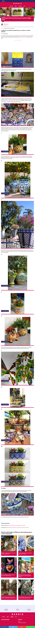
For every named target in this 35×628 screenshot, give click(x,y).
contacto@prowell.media (22, 622)
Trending (3, 28)
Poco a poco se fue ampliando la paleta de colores (13, 100)
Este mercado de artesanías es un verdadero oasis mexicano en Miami (18, 527)
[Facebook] (23, 1)
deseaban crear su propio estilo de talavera (14, 156)
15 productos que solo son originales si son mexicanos (17, 525)
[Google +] (27, 1)
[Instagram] (30, 1)
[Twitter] (25, 1)
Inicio (1, 28)
